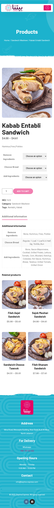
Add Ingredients (11, 176)
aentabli (11, 207)
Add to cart (23, 191)
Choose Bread (11, 167)
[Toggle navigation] (47, 7)
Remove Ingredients (9, 157)
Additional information (14, 216)
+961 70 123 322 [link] (27, 451)
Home (6, 40)
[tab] (14, 217)
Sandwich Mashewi (19, 40)
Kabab (19, 207)
